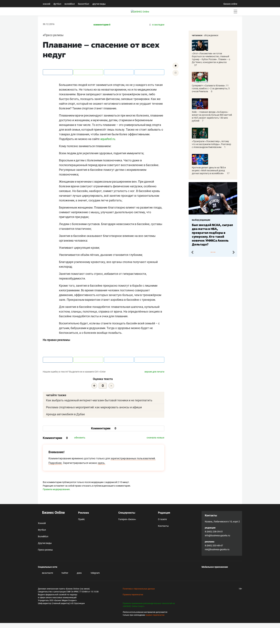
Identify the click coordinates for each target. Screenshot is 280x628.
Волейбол (69, 4)
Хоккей (46, 4)
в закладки (158, 24)
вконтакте (47, 573)
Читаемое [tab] (197, 35)
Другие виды (99, 4)
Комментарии (103, 428)
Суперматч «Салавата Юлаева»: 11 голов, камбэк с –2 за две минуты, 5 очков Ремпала (211, 88)
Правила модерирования (56, 489)
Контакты (163, 526)
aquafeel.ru (107, 139)
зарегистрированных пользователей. (133, 458)
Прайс (81, 519)
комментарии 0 (101, 24)
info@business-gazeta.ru (217, 535)
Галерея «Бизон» (127, 519)
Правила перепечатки (133, 594)
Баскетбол (83, 4)
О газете (162, 519)
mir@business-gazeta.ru (217, 549)
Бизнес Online (53, 513)
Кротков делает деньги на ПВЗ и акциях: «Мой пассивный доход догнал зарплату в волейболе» (209, 170)
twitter (64, 573)
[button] (192, 252)
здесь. (101, 463)
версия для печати (154, 371)
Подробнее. (55, 463)
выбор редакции (201, 220)
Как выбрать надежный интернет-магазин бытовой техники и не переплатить (99, 400)
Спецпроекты (126, 512)
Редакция (164, 512)
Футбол (57, 4)
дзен (79, 573)
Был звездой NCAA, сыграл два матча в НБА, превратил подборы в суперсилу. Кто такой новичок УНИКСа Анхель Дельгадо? (212, 234)
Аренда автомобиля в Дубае (65, 414)
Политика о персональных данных (139, 589)
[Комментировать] (175, 66)
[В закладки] (175, 73)
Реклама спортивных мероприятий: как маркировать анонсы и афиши (94, 407)
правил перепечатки (155, 615)
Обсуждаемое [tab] (211, 35)
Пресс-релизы (54, 35)
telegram (95, 573)
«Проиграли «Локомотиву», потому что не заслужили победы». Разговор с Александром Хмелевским (211, 144)
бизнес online (230, 4)
